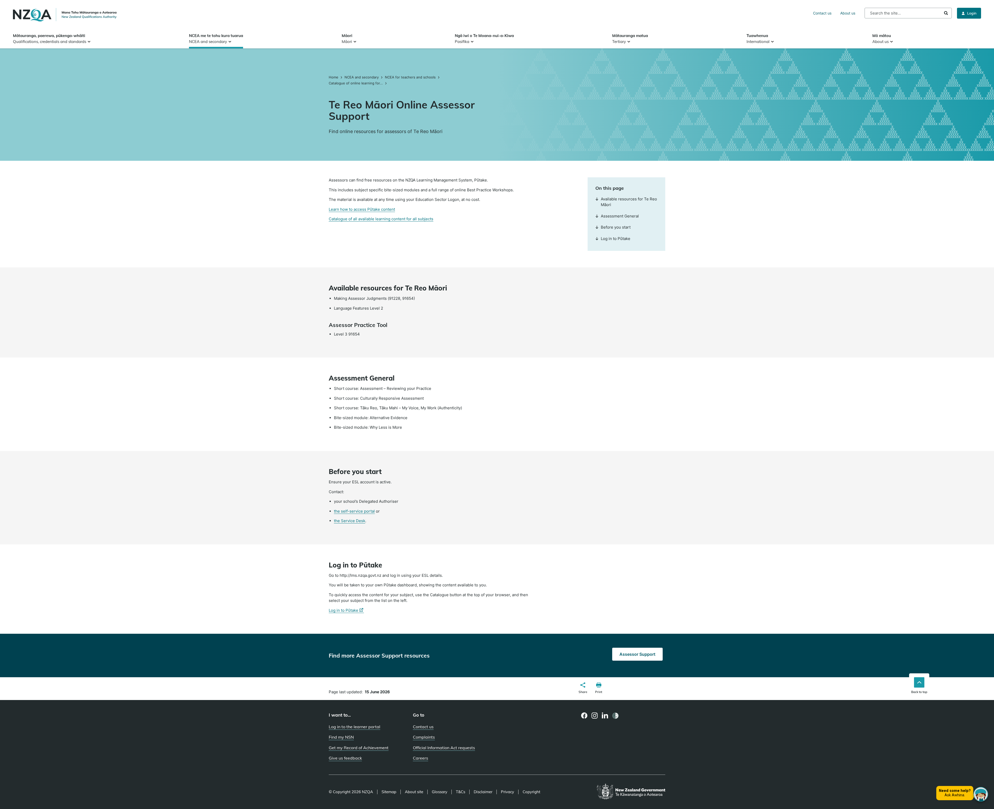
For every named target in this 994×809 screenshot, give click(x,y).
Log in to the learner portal (354, 726)
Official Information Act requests (444, 747)
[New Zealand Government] (631, 792)
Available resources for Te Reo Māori (629, 201)
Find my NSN (341, 737)
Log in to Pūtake (615, 238)
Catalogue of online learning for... (356, 83)
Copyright (531, 792)
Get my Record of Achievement (359, 747)
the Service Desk (349, 521)
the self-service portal (354, 511)
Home (334, 77)
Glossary (439, 792)
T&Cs (460, 792)
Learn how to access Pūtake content (362, 209)
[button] (583, 688)
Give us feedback (345, 758)
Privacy (507, 792)
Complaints (424, 737)
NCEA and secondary (362, 77)
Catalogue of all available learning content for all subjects (381, 218)
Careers (420, 758)
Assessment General (620, 216)
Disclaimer (483, 792)
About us (847, 13)
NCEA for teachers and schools (410, 77)
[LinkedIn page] (605, 715)
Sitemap (389, 792)
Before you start (616, 227)
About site (414, 792)
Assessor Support (637, 654)
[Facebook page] (584, 715)
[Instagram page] (594, 715)
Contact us (822, 13)
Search (946, 13)
